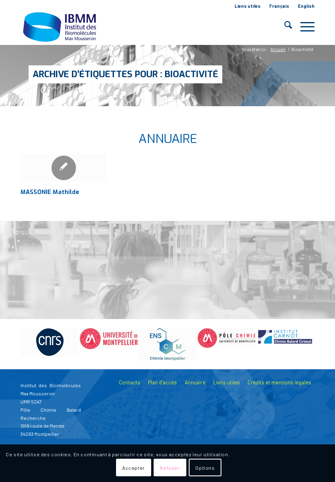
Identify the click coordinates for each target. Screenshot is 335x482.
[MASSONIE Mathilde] (63, 167)
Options (204, 468)
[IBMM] (60, 26)
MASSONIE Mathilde (49, 192)
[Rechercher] (284, 26)
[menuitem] (247, 6)
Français (279, 6)
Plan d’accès (162, 382)
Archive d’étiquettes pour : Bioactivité (125, 74)
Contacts (129, 382)
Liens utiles (247, 6)
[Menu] (303, 26)
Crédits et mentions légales (279, 382)
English (306, 6)
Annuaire (195, 382)
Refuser (170, 468)
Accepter (133, 468)
